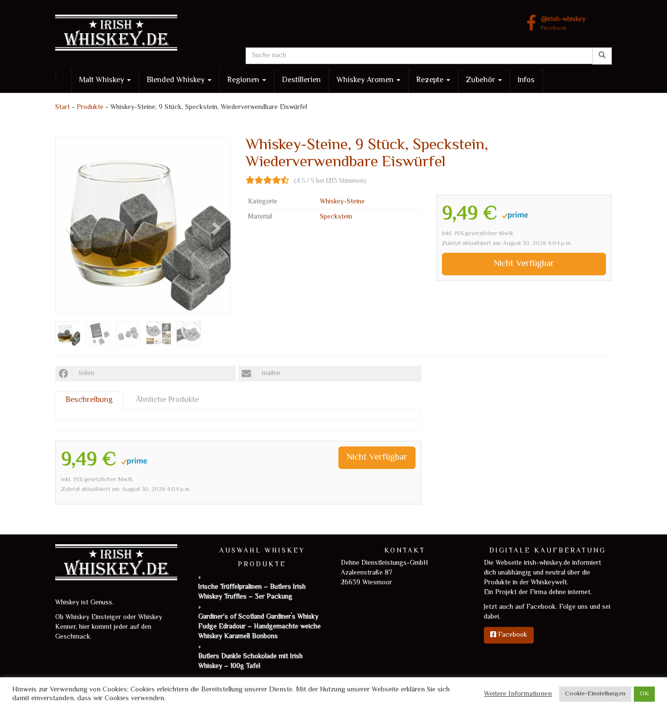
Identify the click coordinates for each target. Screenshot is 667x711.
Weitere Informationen (518, 694)
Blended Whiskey (176, 80)
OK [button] (644, 694)
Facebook (563, 24)
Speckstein (336, 217)
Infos (526, 80)
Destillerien (301, 80)
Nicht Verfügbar (524, 264)
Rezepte (430, 80)
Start (62, 107)
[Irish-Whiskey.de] (143, 34)
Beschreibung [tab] (89, 400)
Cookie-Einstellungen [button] (595, 694)
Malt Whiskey (102, 80)
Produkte (90, 107)
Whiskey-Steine (342, 202)
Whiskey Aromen (366, 80)
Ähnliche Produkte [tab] (167, 400)
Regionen (244, 80)
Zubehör (481, 80)
